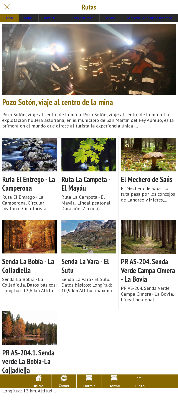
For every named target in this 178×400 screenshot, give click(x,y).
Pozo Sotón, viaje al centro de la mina (57, 102)
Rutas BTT (51, 18)
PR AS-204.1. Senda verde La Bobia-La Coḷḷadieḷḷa (28, 361)
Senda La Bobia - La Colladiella (28, 266)
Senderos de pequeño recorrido (149, 18)
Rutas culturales (82, 18)
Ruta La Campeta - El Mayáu (85, 184)
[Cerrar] (7, 7)
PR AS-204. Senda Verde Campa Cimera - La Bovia (148, 270)
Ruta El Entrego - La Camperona (28, 184)
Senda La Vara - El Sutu (85, 266)
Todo (9, 18)
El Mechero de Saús (146, 179)
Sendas (110, 18)
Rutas (28, 18)
